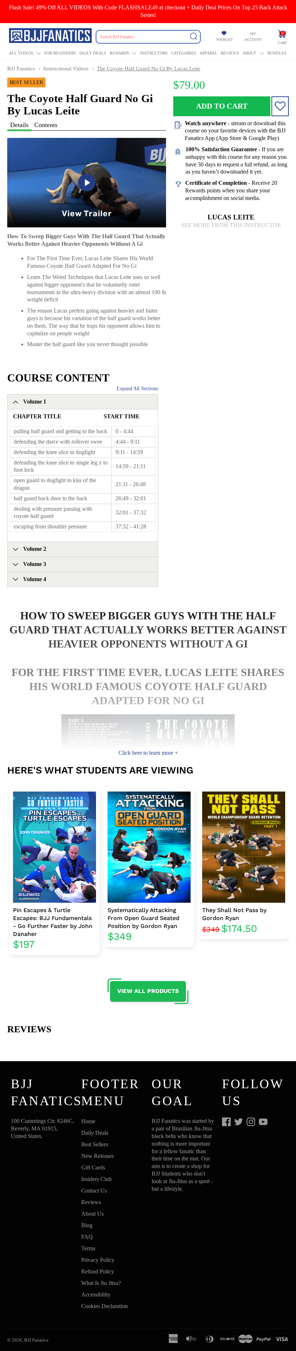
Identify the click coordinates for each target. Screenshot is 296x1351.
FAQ (87, 1237)
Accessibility (95, 1294)
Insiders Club (96, 1179)
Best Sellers (94, 1144)
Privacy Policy (97, 1260)
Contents (45, 124)
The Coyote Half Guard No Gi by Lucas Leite (148, 68)
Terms (88, 1248)
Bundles (276, 53)
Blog (86, 1225)
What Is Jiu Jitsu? (101, 1283)
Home (88, 1121)
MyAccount (253, 37)
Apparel (208, 53)
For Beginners (60, 53)
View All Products (148, 991)
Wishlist (224, 40)
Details (19, 124)
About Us (92, 1214)
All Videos (21, 53)
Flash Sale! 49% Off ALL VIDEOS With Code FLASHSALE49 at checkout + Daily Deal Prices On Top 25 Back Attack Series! (148, 11)
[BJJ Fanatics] (51, 36)
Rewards (119, 53)
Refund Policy (97, 1271)
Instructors (153, 53)
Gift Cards (93, 1167)
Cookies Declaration (104, 1306)
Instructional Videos (65, 68)
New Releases (97, 1156)
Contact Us (94, 1190)
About (250, 53)
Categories (183, 53)
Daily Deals (92, 53)
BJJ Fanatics (21, 68)
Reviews (230, 53)
